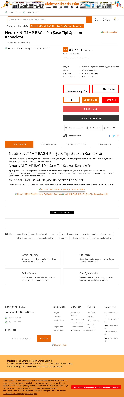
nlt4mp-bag (62, 238)
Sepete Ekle (90, 99)
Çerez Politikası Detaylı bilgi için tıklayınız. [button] (20, 394)
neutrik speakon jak (39, 234)
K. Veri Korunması (76, 327)
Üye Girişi (90, 316)
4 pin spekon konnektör (101, 238)
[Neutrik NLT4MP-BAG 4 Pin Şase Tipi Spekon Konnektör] (62, 189)
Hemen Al (110, 99)
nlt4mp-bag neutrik (80, 238)
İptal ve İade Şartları (77, 323)
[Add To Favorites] (73, 128)
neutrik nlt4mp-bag (70, 234)
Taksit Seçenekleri (76, 144)
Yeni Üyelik (107, 21)
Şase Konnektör (113, 67)
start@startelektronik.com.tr (84, 330)
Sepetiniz (90, 324)
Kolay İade (91, 328)
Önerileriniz (104, 144)
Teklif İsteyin (91, 109)
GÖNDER (44, 338)
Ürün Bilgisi (19, 144)
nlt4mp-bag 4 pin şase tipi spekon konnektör (35, 238)
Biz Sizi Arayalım (91, 118)
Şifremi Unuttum (93, 320)
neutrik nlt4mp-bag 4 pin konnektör (97, 234)
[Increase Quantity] (77, 99)
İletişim (56, 312)
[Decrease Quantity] (65, 99)
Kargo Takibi (58, 316)
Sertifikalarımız (59, 330)
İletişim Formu (59, 327)
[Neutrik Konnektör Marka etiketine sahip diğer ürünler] (110, 37)
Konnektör (86, 67)
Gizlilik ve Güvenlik (77, 319)
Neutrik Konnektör (89, 70)
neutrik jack (22, 234)
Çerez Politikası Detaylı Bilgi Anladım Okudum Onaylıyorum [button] (96, 387)
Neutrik (55, 234)
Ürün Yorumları (48, 144)
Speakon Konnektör (98, 67)
